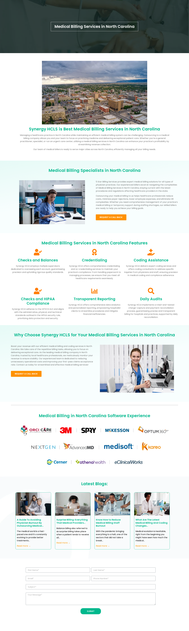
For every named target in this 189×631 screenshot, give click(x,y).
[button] (111, 217)
